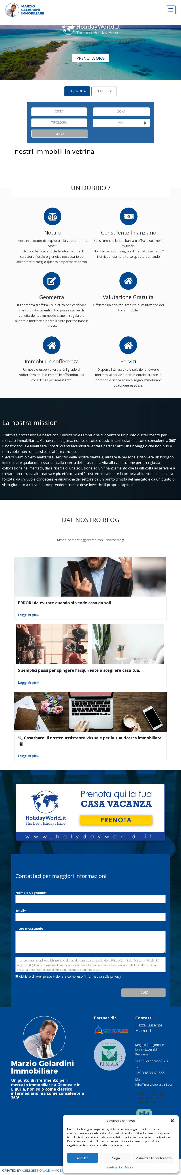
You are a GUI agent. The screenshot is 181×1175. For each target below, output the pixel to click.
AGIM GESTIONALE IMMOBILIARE (46, 1170)
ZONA (121, 111)
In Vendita (77, 91)
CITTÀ (59, 111)
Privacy (129, 1167)
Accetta (82, 1158)
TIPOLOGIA (59, 122)
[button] (172, 1120)
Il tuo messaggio (29, 928)
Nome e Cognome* (31, 892)
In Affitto (104, 91)
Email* (20, 910)
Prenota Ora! (90, 58)
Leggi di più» (28, 614)
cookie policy (114, 1167)
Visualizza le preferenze (154, 1158)
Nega (116, 1158)
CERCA (59, 133)
